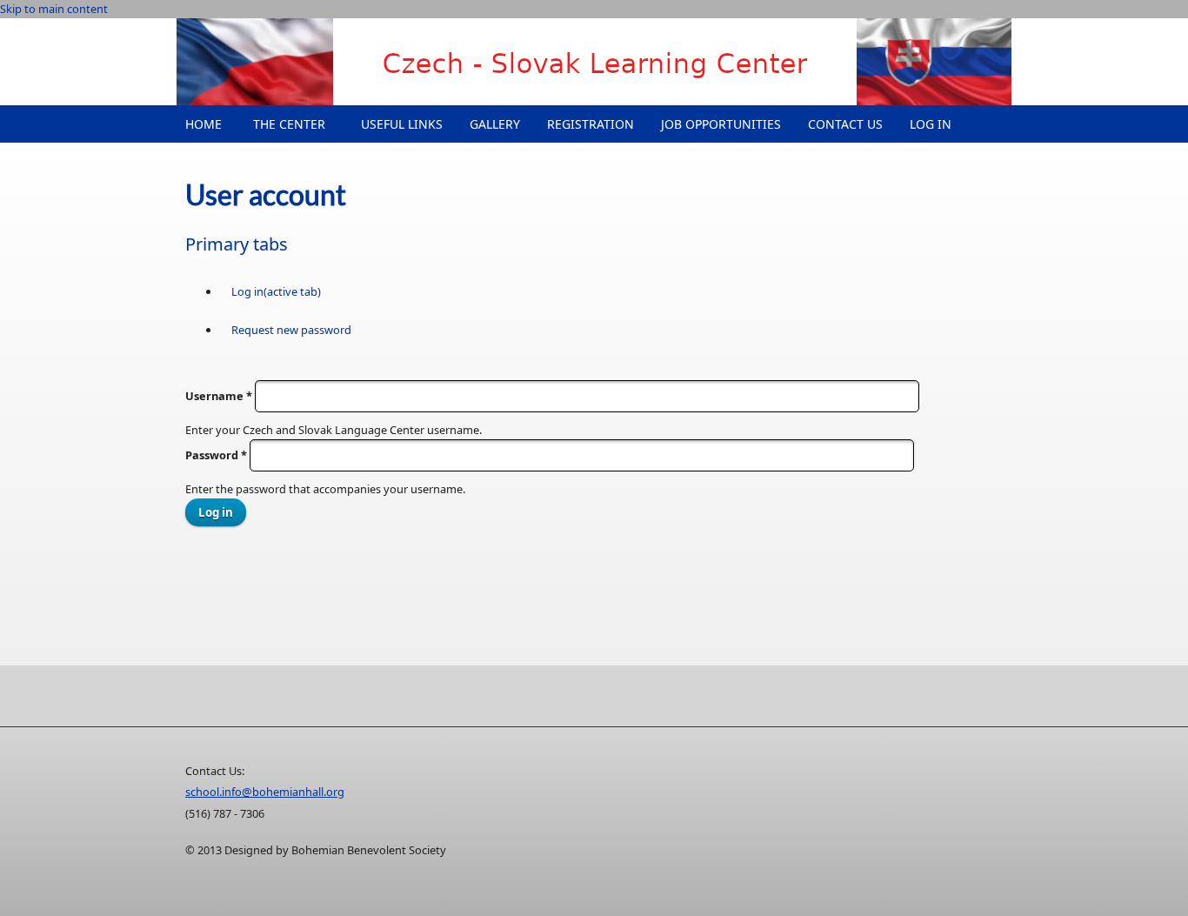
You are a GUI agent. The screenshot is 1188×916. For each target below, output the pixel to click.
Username (218, 396)
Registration (590, 124)
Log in (276, 291)
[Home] (594, 61)
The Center (289, 124)
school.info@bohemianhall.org (264, 791)
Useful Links (402, 124)
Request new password (291, 330)
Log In (930, 124)
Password (216, 455)
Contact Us (845, 124)
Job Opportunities (721, 124)
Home (203, 124)
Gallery (495, 124)
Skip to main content (54, 9)
